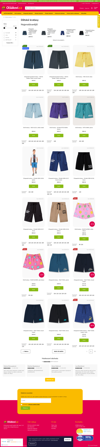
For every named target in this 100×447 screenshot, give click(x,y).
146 (35, 90)
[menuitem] (8, 13)
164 (68, 90)
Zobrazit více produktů (58, 40)
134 (30, 90)
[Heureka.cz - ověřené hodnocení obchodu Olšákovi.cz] (85, 431)
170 (43, 90)
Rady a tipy (54, 425)
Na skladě (11, 32)
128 (80, 90)
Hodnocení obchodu (50, 358)
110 (57, 293)
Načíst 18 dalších (58, 351)
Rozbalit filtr (10, 43)
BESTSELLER (11, 40)
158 (40, 90)
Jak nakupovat (31, 3)
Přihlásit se (25, 408)
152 (37, 90)
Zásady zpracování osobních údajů (9, 3)
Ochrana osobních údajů (33, 425)
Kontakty (53, 428)
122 (88, 295)
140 (32, 90)
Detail (33, 84)
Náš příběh (54, 427)
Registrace (87, 8)
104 (82, 244)
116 (60, 293)
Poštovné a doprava (32, 428)
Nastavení (32, 443)
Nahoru (26, 351)
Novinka (11, 37)
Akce (11, 35)
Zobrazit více (50, 379)
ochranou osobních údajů (34, 404)
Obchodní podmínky (22, 3)
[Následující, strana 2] (91, 351)
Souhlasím (67, 439)
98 (79, 244)
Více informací (54, 440)
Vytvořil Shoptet (93, 445)
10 (95, 351)
